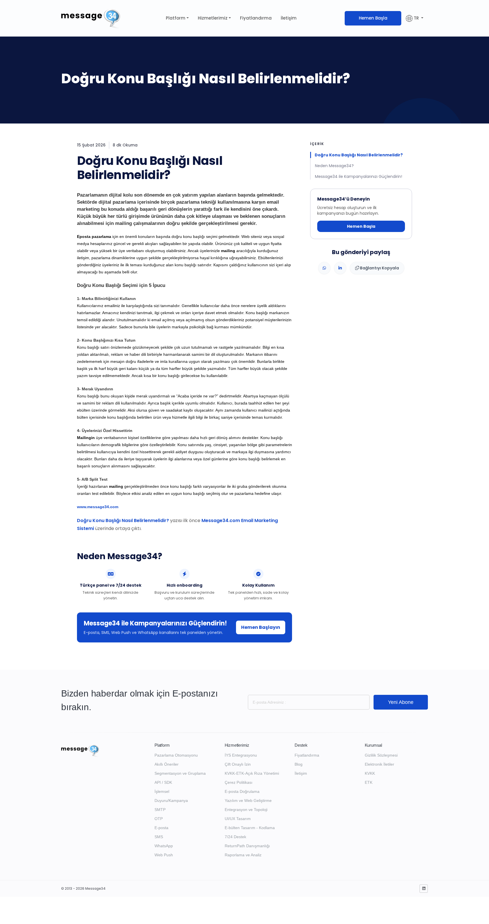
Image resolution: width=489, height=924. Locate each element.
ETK (368, 782)
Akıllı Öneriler (167, 764)
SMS (159, 836)
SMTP (160, 809)
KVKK (370, 773)
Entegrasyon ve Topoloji (246, 809)
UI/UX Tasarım (238, 818)
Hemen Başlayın (260, 627)
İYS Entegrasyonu (241, 755)
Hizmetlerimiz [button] (213, 18)
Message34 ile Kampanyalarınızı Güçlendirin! (358, 176)
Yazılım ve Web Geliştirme (248, 800)
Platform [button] (175, 18)
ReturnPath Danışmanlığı (247, 846)
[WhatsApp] (324, 268)
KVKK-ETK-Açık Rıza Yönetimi (252, 773)
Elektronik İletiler (379, 764)
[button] (414, 18)
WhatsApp (164, 846)
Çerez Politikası (238, 782)
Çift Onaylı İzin (238, 764)
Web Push (164, 855)
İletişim (289, 18)
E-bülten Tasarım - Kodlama (250, 827)
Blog (299, 764)
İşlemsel (162, 791)
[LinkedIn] (340, 268)
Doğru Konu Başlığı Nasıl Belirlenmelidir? (123, 520)
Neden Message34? (334, 166)
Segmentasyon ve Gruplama (180, 773)
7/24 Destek (235, 836)
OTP (159, 818)
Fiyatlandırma (256, 18)
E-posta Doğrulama (242, 791)
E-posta (161, 827)
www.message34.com (97, 506)
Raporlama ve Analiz (243, 855)
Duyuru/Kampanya (171, 800)
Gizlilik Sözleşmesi (381, 755)
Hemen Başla (373, 18)
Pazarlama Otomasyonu (176, 755)
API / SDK (163, 782)
